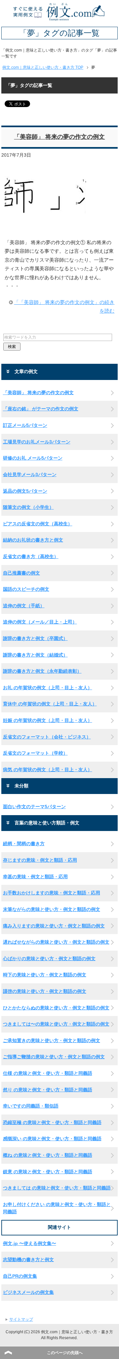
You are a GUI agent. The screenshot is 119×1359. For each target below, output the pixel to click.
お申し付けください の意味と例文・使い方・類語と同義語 (57, 1208)
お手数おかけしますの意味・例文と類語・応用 (51, 892)
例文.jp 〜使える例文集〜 (29, 1243)
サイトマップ (21, 1319)
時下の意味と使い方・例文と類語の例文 (44, 974)
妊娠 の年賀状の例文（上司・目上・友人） (47, 720)
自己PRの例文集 (20, 1276)
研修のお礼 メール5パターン (32, 458)
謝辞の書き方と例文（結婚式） (35, 655)
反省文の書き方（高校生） (31, 556)
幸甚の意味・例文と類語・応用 (35, 876)
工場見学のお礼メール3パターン (36, 441)
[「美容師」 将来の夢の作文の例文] (45, 227)
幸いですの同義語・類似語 (31, 1106)
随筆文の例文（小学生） (28, 507)
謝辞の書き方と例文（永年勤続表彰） (42, 671)
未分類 (21, 785)
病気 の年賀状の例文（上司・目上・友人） (47, 769)
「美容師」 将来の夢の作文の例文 (59, 136)
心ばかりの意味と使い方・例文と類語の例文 (49, 958)
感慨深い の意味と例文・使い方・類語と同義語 (52, 1138)
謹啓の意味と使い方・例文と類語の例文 (44, 991)
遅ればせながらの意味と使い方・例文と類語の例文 (56, 942)
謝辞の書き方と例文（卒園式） (35, 638)
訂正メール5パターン (25, 425)
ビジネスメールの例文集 (28, 1292)
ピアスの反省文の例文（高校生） (37, 523)
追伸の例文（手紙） (24, 605)
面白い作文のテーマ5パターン (34, 806)
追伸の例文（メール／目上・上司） (40, 621)
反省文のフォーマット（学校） (35, 753)
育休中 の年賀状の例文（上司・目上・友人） (50, 703)
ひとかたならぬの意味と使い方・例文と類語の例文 (56, 1007)
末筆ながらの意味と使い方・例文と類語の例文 (51, 909)
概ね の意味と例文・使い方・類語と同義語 (47, 1155)
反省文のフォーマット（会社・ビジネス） (47, 736)
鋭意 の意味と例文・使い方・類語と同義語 (47, 1171)
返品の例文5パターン (25, 491)
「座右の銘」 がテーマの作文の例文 (40, 408)
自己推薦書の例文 (21, 573)
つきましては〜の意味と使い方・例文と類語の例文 (56, 1024)
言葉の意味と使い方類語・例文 (47, 822)
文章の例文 (26, 371)
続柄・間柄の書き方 (24, 843)
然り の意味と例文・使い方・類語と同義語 (47, 1089)
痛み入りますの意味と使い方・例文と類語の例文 (54, 925)
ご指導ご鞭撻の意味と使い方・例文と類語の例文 (54, 1056)
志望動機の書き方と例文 (28, 1259)
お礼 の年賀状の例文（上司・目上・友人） (47, 687)
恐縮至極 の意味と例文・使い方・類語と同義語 (52, 1122)
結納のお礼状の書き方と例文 (33, 540)
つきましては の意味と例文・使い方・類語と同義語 (57, 1187)
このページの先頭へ (65, 1352)
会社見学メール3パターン (30, 474)
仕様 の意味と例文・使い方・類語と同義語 (47, 1073)
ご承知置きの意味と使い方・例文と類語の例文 (51, 1040)
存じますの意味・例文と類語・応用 (40, 860)
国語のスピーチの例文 (26, 589)
